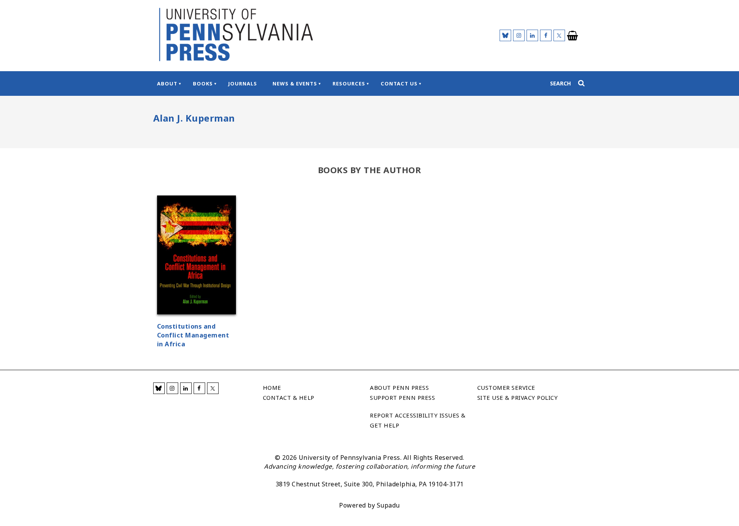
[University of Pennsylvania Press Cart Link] (572, 36)
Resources (349, 83)
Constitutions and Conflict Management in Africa (193, 335)
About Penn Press (399, 387)
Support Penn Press (402, 397)
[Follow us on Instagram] (519, 35)
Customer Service (506, 387)
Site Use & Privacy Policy (517, 397)
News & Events (295, 83)
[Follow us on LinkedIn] (532, 35)
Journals (242, 83)
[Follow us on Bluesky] (505, 35)
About (167, 83)
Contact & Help (288, 397)
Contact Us (399, 83)
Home (272, 387)
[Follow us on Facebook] (546, 35)
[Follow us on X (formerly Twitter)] (559, 35)
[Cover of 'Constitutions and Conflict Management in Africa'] (196, 256)
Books (203, 83)
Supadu (388, 505)
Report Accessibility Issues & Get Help (418, 420)
